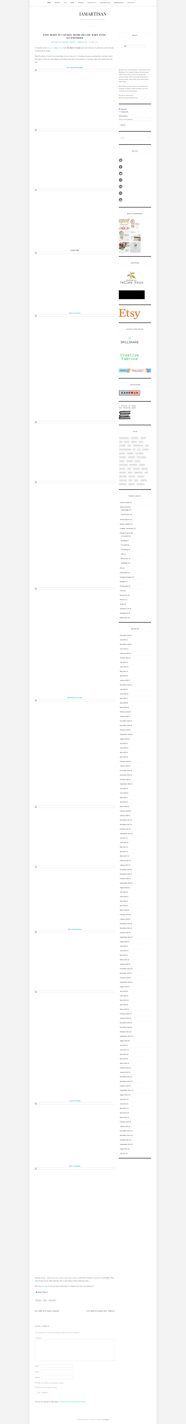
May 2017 (123, 847)
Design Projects (125, 533)
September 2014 (125, 982)
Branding (124, 540)
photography (133, 465)
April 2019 (123, 757)
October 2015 (124, 933)
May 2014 (123, 1000)
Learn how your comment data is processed (72, 1402)
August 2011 (124, 1149)
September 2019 (125, 734)
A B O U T (57, 2)
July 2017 (123, 838)
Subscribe (124, 109)
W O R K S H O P (118, 2)
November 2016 (125, 874)
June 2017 (123, 842)
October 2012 (124, 1086)
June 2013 (123, 1050)
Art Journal (134, 438)
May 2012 (123, 1108)
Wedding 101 (124, 613)
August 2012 (124, 1095)
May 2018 (123, 797)
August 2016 (124, 888)
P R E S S (81, 2)
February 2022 (124, 653)
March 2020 (123, 707)
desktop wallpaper (125, 449)
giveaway (122, 453)
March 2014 (123, 1009)
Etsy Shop (45, 1286)
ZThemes (106, 1419)
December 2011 (125, 1131)
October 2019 (124, 730)
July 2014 (123, 991)
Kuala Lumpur (141, 457)
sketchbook (123, 476)
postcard (122, 468)
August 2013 (124, 1041)
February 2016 (124, 915)
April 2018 (123, 802)
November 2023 (125, 644)
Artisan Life (57, 42)
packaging (130, 461)
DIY (134, 449)
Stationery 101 (124, 609)
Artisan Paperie (124, 438)
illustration (139, 453)
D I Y (65, 2)
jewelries (60, 48)
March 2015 (123, 960)
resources (123, 472)
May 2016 (123, 901)
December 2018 (125, 770)
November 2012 (125, 1081)
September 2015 (125, 937)
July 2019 (123, 743)
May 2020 (123, 698)
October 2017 (124, 829)
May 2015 (123, 955)
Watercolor (123, 484)
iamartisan (93, 14)
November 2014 (125, 973)
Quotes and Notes (74, 313)
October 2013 (124, 1032)
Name (37, 1366)
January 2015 (124, 964)
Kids (122, 554)
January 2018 (124, 815)
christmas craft (138, 445)
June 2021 (123, 667)
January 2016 (124, 919)
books (141, 441)
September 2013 (125, 1036)
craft (147, 445)
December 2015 (125, 924)
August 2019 (124, 739)
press (129, 468)
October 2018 (124, 779)
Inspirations (123, 573)
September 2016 (125, 883)
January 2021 (124, 680)
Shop (121, 604)
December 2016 (125, 870)
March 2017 (123, 856)
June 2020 (123, 694)
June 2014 (123, 996)
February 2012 (124, 1122)
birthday (134, 441)
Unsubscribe (124, 112)
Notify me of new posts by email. (47, 1387)
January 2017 (124, 865)
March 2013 (123, 1063)
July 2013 (123, 1045)
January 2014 (124, 1018)
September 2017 (125, 833)
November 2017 (125, 824)
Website (37, 1377)
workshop (131, 484)
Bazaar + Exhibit (69, 42)
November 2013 (125, 1027)
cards (129, 445)
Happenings (125, 510)
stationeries (51, 48)
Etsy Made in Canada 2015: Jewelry (101, 1311)
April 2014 (123, 1005)
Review (130, 472)
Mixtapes (123, 582)
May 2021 (123, 671)
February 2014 (124, 1014)
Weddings (124, 563)
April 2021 (123, 676)
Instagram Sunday (125, 577)
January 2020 (124, 716)
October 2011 (124, 1140)
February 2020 (124, 712)
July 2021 (123, 662)
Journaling (131, 457)
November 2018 (125, 775)
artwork (143, 438)
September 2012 (125, 1090)
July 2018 (123, 788)
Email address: (123, 116)
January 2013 (124, 1072)
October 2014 (124, 978)
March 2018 (123, 806)
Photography (124, 586)
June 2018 (123, 793)
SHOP (72, 2)
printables (136, 468)
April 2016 (123, 906)
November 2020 (125, 685)
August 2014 (124, 987)
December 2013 (125, 1023)
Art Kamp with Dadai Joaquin (47, 1311)
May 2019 (123, 752)
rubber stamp (138, 472)
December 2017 (125, 820)
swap (130, 480)
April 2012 (123, 1113)
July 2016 (123, 892)
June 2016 (123, 896)
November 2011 (125, 1135)
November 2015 (125, 928)
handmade (130, 453)
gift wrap (145, 449)
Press (122, 591)
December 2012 (125, 1077)
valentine (143, 480)
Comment (38, 1338)
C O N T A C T (131, 2)
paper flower (123, 465)
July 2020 (123, 689)
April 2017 (123, 852)
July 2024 (123, 640)
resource (144, 468)
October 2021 (124, 658)
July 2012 (123, 1099)
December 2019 (125, 721)
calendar (122, 445)
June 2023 (123, 649)
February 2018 (124, 811)
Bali (121, 441)
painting (137, 461)
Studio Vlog (123, 480)
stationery (140, 476)
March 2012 (123, 1117)
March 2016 (123, 910)
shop (146, 472)
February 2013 (124, 1068)
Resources (123, 595)
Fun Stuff (124, 545)
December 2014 (125, 969)
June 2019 (123, 748)
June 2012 (123, 1104)
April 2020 (123, 703)
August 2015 (124, 942)
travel (136, 480)
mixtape (122, 461)
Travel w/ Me (82, 42)
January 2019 (124, 766)
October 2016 (124, 878)
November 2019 (125, 725)
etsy (45, 1300)
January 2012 (124, 1126)
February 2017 (124, 860)
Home (49, 2)
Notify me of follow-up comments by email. (50, 1383)
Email (37, 1372)
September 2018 (125, 784)
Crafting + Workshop (126, 528)
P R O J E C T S (92, 2)
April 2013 (123, 1059)
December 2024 (125, 635)
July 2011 (123, 1153)
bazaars (38, 1300)
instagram (123, 457)
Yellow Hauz (140, 484)
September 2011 (125, 1144)
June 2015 (123, 951)
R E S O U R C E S (105, 2)
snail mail (132, 476)
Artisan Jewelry (125, 502)
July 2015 (123, 946)
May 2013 (123, 1054)
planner (142, 465)
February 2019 (124, 761)
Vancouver (52, 1300)
